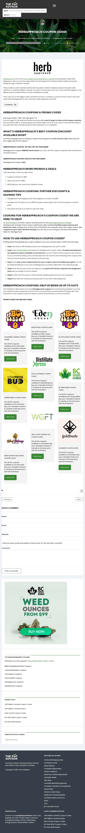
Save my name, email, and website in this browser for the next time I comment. (32, 543)
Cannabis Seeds (50, 777)
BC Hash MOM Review (13, 722)
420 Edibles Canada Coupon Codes (18, 704)
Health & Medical (50, 772)
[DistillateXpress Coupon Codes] (42, 362)
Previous (7, 499)
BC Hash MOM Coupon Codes (16, 717)
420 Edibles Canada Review (15, 709)
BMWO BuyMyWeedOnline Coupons (18, 666)
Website (5, 534)
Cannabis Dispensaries (52, 769)
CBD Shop (47, 780)
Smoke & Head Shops (52, 792)
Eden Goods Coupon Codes (15, 713)
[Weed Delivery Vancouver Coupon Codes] (15, 438)
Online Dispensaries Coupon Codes (40, 661)
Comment (6, 548)
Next (79, 499)
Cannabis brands (50, 763)
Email (4, 525)
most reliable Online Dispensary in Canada (39, 79)
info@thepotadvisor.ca (25, 816)
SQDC (46, 801)
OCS (45, 804)
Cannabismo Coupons (13, 674)
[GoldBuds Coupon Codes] (70, 430)
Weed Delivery (49, 766)
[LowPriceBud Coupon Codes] (15, 380)
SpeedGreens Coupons (13, 686)
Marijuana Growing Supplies (54, 795)
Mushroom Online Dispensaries (55, 774)
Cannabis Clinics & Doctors (54, 798)
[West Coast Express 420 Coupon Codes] (42, 417)
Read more (10, 359)
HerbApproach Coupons (14, 682)
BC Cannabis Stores (51, 806)
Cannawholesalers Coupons (15, 670)
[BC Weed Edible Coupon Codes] (70, 373)
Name (4, 516)
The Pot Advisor (11, 223)
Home (13, 38)
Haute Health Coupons (13, 678)
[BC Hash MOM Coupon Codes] (70, 319)
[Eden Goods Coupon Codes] (42, 314)
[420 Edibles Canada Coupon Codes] (15, 319)
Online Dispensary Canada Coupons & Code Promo (34, 38)
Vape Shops (48, 789)
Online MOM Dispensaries (53, 760)
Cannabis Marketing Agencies (55, 783)
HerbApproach (8, 79)
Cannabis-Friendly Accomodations (57, 786)
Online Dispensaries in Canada (59, 223)
